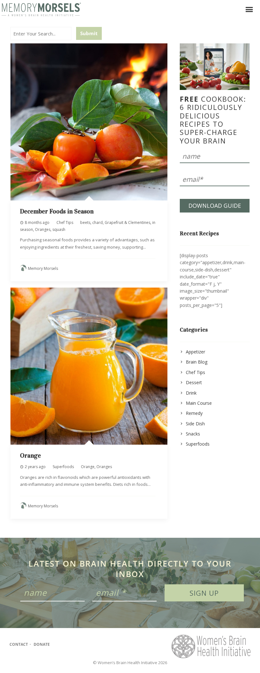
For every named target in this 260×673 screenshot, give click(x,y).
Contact (19, 644)
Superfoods (63, 466)
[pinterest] (83, 644)
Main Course (199, 403)
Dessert (194, 382)
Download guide (214, 205)
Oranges (42, 229)
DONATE (42, 644)
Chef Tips (64, 222)
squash (58, 229)
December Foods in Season (57, 211)
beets (85, 222)
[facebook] (58, 644)
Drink (191, 393)
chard (97, 222)
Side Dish (195, 424)
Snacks (193, 434)
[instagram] (71, 644)
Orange (30, 455)
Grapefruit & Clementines (127, 222)
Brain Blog (196, 362)
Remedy (194, 413)
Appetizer (195, 352)
